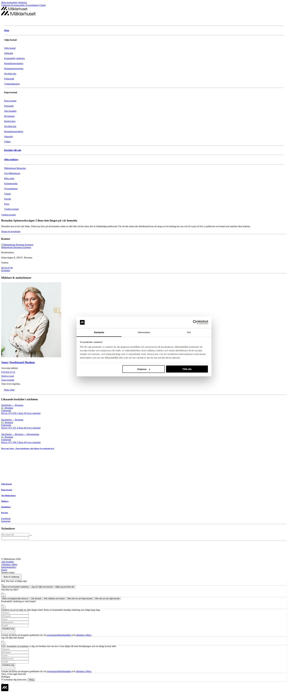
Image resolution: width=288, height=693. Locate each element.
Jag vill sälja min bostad (41, 587)
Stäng (31, 680)
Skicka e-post (7, 376)
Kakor (4, 570)
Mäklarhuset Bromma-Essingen (16, 247)
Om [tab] (189, 332)
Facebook (5, 518)
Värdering (6, 5)
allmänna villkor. (84, 635)
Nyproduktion (32, 5)
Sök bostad (36, 598)
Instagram (5, 521)
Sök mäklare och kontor (54, 598)
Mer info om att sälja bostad (107, 598)
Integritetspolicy (8, 567)
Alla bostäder (7, 561)
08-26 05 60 (7, 267)
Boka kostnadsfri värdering (14, 2)
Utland (42, 5)
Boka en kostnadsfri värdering (15, 587)
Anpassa (141, 369)
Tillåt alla (187, 369)
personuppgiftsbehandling (59, 635)
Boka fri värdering (11, 577)
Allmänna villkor (9, 564)
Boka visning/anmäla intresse (15, 598)
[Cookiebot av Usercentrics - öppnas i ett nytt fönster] (195, 322)
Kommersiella (18, 5)
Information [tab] (144, 332)
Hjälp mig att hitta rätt (64, 587)
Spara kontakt (7, 380)
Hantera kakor (8, 572)
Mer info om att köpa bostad (80, 598)
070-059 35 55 (8, 372)
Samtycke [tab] (99, 332)
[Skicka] (31, 535)
